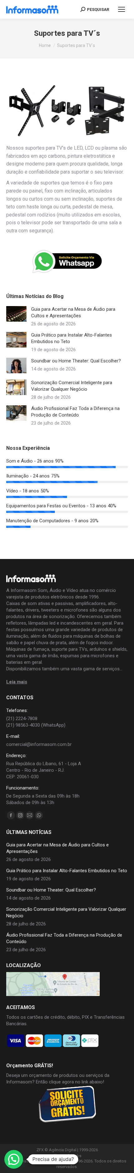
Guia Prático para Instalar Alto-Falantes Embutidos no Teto (71, 338)
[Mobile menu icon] (121, 9)
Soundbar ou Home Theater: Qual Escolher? (76, 361)
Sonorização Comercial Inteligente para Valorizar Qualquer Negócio (71, 386)
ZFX (40, 1149)
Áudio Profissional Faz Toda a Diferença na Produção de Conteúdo (75, 412)
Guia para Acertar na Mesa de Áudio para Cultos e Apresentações (73, 312)
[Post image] (16, 314)
